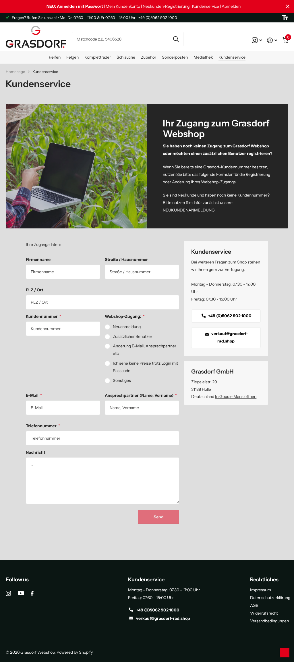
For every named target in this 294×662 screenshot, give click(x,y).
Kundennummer (43, 316)
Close (287, 6)
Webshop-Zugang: (125, 316)
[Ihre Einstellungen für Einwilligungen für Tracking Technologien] (284, 652)
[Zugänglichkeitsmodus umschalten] (285, 17)
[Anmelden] (272, 40)
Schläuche (126, 57)
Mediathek (203, 57)
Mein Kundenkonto (123, 6)
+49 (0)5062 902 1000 (229, 315)
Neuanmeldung (127, 326)
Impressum (260, 589)
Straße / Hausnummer (126, 259)
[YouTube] (21, 593)
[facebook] (32, 593)
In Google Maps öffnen (235, 396)
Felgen (72, 57)
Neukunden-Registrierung (166, 6)
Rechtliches (264, 579)
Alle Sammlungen (55, 57)
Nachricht (35, 452)
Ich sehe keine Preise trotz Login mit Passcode (145, 367)
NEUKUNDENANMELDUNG (188, 210)
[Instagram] (8, 593)
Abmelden (231, 6)
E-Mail (34, 395)
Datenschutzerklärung (270, 597)
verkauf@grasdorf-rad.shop (229, 337)
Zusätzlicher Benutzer (132, 336)
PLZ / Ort (34, 289)
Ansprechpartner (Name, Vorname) (141, 395)
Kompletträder (97, 57)
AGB (254, 605)
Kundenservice (205, 6)
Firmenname (38, 259)
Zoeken (176, 39)
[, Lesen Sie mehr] (257, 40)
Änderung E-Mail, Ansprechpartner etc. (144, 349)
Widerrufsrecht (264, 613)
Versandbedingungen (269, 620)
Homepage (15, 71)
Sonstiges (122, 380)
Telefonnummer (43, 425)
